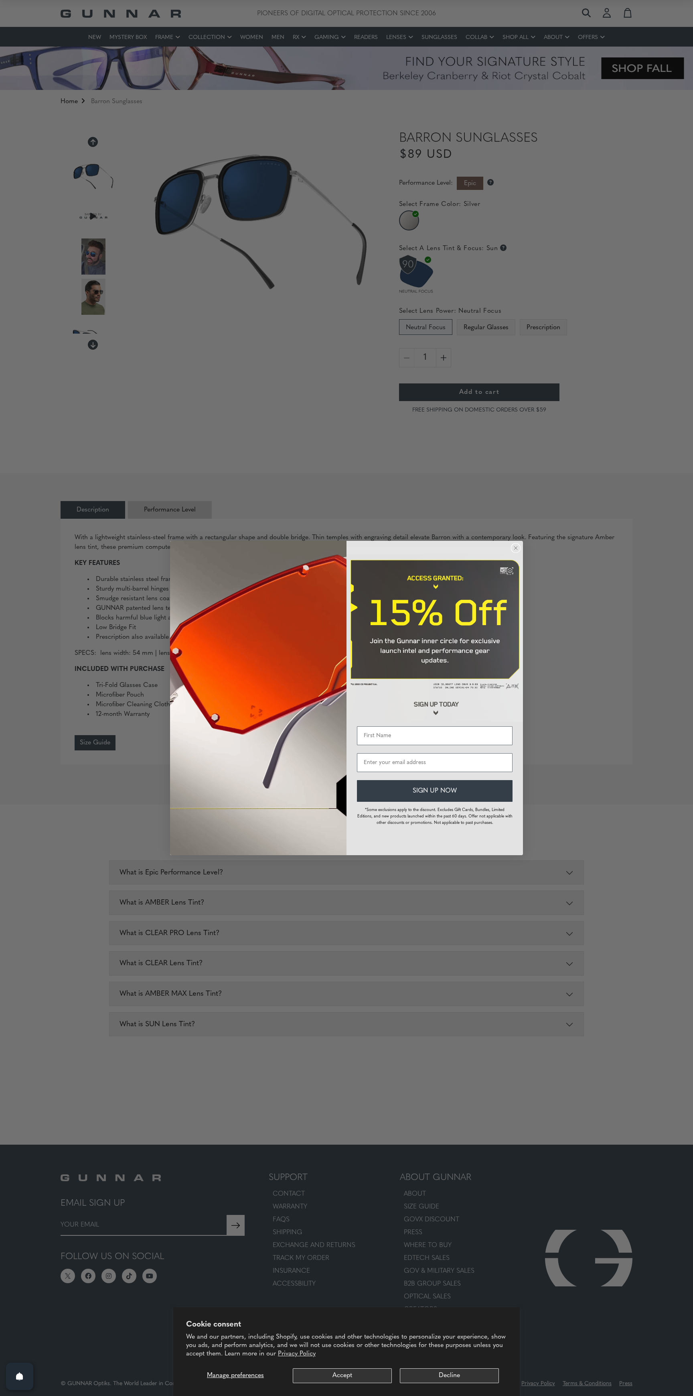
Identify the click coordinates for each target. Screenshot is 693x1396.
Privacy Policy (297, 1354)
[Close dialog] (516, 548)
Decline (449, 1375)
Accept (342, 1375)
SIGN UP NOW (435, 791)
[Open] (19, 1376)
